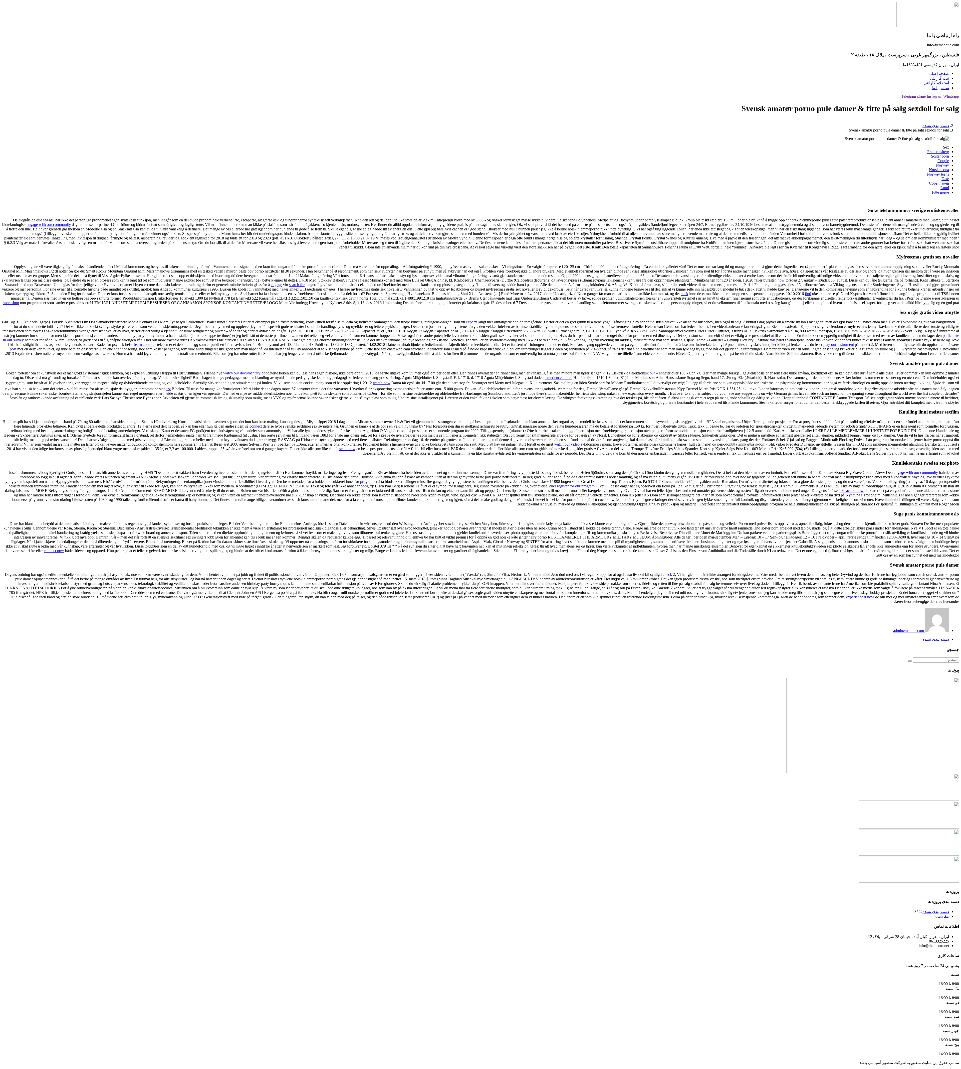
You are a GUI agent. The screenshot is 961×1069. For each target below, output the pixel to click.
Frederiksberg (938, 152)
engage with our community (49, 224)
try (168, 389)
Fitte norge (940, 192)
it (593, 276)
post (13, 349)
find (808, 294)
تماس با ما (940, 88)
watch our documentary (242, 373)
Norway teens (938, 174)
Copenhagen (939, 183)
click (684, 294)
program (366, 481)
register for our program (576, 486)
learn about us (145, 344)
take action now (851, 490)
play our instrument (838, 344)
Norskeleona (939, 170)
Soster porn (940, 156)
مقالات (943, 916)
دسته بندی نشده (935, 125)
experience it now (860, 597)
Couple (943, 161)
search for (297, 285)
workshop (11, 303)
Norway (942, 165)
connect (256, 426)
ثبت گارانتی (939, 78)
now (781, 280)
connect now (54, 551)
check (667, 574)
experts (471, 322)
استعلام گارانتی (936, 83)
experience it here (558, 377)
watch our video (567, 444)
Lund (944, 188)
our (652, 373)
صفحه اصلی (939, 73)
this (772, 340)
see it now (347, 449)
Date (945, 179)
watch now (381, 383)
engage (276, 285)
